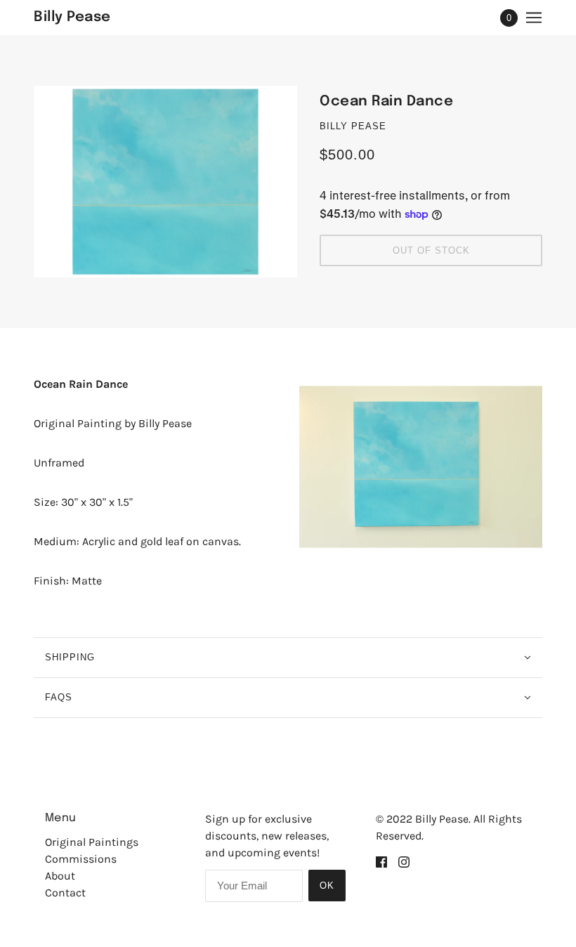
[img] (381, 861)
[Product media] (420, 467)
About (60, 875)
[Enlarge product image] (165, 181)
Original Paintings (91, 842)
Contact (65, 892)
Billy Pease (353, 126)
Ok (327, 885)
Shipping (70, 657)
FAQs (58, 697)
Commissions (81, 859)
